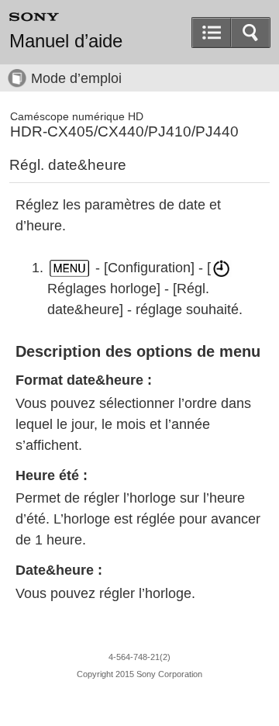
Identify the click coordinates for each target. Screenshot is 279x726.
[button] (250, 32)
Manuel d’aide (65, 41)
